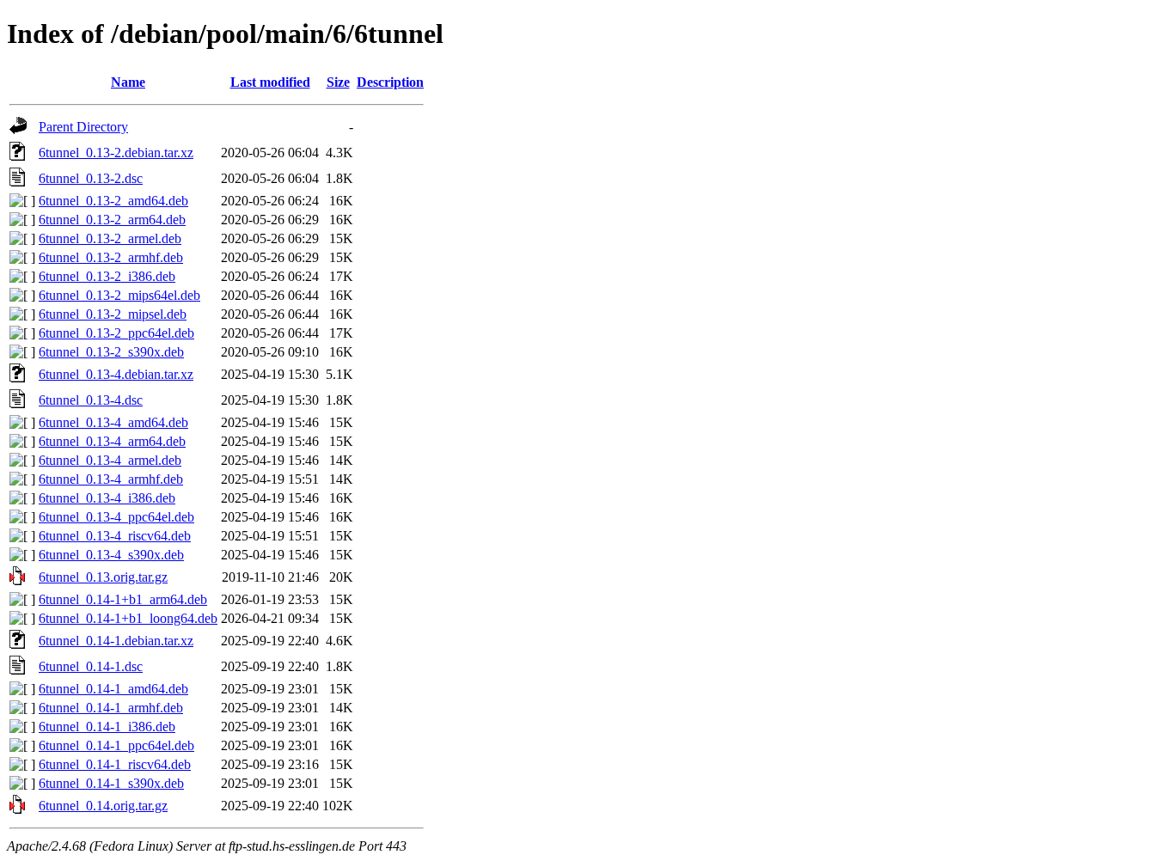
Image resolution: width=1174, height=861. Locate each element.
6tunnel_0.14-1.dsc (91, 666)
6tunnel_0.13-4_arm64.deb (112, 441)
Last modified (270, 82)
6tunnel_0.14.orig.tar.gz (103, 805)
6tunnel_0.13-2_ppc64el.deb (116, 333)
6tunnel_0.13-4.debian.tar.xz (116, 374)
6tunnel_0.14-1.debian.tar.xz (116, 640)
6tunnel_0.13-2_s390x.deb (111, 352)
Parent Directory (83, 126)
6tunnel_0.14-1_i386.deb (107, 726)
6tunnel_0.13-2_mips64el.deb (119, 295)
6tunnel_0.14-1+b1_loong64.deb (128, 618)
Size (338, 82)
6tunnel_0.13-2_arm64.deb (112, 219)
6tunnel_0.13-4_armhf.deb (111, 479)
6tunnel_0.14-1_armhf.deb (111, 707)
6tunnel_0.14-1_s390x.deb (111, 783)
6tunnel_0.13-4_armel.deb (110, 460)
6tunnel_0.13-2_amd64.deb (113, 200)
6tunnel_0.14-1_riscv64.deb (115, 764)
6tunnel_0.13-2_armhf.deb (111, 257)
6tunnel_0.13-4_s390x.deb (111, 554)
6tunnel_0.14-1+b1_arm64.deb (123, 599)
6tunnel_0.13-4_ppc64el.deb (116, 517)
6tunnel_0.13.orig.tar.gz (103, 577)
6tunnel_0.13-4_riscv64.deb (115, 535)
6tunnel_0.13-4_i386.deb (107, 498)
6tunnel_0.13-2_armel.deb (110, 238)
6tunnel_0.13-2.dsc (91, 178)
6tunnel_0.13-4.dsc (91, 400)
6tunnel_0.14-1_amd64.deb (113, 688)
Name (128, 82)
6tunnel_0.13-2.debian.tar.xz (116, 152)
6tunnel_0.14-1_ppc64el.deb (116, 745)
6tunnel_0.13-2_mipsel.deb (112, 314)
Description (390, 82)
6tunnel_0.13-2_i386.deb (107, 276)
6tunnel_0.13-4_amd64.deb (113, 422)
